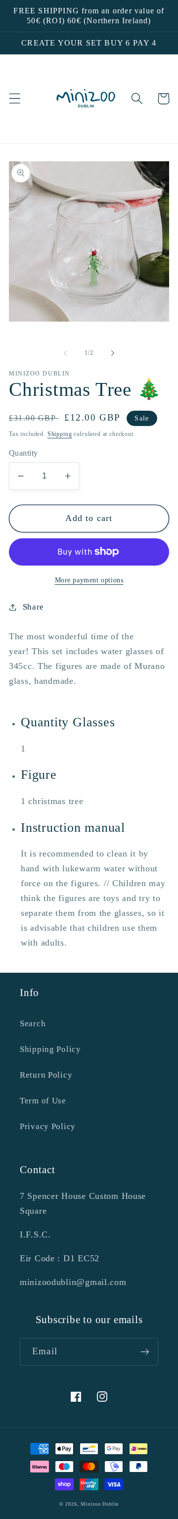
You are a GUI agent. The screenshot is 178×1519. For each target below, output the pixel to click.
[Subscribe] (145, 1352)
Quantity (23, 453)
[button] (15, 99)
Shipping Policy (50, 1049)
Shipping (59, 433)
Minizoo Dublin (100, 1504)
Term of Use (43, 1100)
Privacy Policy (48, 1126)
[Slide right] (113, 353)
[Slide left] (65, 353)
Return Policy (46, 1075)
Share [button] (33, 607)
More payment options (89, 580)
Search (32, 1023)
